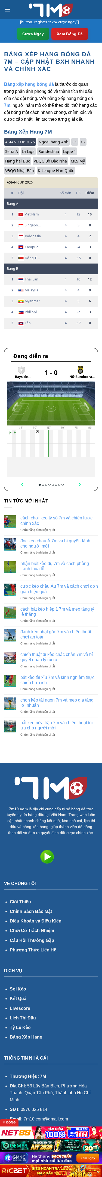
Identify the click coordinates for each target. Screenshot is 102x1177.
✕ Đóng (9, 1122)
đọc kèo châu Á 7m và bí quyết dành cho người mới (55, 543)
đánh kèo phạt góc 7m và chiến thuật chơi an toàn (55, 634)
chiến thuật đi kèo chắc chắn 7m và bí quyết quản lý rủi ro (56, 657)
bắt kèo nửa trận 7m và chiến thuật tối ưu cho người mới (56, 725)
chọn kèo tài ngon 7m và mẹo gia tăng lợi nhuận (57, 703)
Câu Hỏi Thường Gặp (32, 940)
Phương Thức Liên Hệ (33, 950)
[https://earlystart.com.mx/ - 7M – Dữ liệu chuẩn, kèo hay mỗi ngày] (51, 9)
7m (7, 105)
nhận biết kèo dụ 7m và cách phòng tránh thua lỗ (54, 566)
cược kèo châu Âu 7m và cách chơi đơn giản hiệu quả (59, 589)
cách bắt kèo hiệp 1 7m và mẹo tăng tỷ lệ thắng (57, 612)
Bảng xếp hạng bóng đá (29, 84)
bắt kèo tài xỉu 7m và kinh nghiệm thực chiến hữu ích (57, 680)
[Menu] (7, 9)
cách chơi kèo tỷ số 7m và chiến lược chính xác (56, 520)
